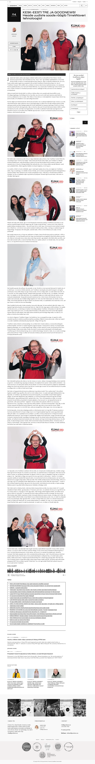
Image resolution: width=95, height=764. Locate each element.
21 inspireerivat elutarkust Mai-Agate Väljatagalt (22, 596)
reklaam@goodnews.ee (72, 733)
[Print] (17, 50)
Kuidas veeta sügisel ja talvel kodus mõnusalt (81, 200)
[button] (8, 5)
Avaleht (37, 739)
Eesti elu (85, 131)
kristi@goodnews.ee (43, 729)
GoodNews (28, 9)
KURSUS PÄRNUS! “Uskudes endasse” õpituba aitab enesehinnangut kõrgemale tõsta (31, 616)
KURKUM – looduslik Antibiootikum (18, 588)
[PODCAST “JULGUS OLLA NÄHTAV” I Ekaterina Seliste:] (66, 707)
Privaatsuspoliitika (65, 730)
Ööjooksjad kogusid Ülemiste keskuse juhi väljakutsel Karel (81, 220)
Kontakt (57, 739)
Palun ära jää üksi (79, 169)
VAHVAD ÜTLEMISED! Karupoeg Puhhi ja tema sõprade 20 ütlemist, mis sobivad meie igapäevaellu (35, 586)
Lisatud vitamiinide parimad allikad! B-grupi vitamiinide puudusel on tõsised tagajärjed (31, 598)
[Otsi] (85, 122)
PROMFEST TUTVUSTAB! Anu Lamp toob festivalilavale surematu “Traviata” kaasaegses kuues (33, 610)
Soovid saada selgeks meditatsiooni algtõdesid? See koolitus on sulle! (27, 624)
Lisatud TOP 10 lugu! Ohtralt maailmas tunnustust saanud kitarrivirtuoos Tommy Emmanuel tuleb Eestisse (36, 594)
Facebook (74, 1)
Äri (84, 151)
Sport (11, 651)
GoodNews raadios (34, 9)
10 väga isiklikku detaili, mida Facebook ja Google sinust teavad (26, 602)
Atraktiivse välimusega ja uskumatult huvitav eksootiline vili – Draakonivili (28, 612)
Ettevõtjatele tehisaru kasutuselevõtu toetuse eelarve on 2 (81, 155)
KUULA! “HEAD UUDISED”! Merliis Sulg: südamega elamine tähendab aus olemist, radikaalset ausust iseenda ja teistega (35, 684)
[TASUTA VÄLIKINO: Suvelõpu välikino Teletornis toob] (14, 707)
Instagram (79, 1)
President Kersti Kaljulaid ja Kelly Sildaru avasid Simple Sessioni (30, 654)
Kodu (24, 9)
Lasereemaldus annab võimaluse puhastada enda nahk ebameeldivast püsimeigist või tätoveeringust (35, 592)
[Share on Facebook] (11, 50)
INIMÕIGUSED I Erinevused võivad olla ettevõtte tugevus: (81, 145)
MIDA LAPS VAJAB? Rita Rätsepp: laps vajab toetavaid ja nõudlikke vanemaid (29, 584)
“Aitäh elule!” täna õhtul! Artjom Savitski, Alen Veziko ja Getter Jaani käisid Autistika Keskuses (33, 590)
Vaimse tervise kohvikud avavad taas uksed (82, 173)
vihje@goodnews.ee (13, 733)
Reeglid (42, 739)
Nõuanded (78, 197)
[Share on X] (13, 50)
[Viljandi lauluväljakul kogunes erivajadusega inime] (79, 707)
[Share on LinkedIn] (15, 50)
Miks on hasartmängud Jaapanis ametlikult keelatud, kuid (81, 209)
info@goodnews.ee (66, 725)
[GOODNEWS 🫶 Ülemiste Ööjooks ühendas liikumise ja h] (53, 707)
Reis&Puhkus (16, 637)
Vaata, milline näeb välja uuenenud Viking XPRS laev (26, 639)
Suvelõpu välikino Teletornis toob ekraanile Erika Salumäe (80, 182)
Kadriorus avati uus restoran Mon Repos (20, 620)
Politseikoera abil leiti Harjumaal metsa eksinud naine (81, 163)
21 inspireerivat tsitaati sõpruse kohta (19, 622)
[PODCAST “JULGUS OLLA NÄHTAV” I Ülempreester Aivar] (27, 707)
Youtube (84, 1)
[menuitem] (20, 5)
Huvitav (11, 637)
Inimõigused (78, 141)
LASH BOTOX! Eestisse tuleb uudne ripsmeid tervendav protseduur (27, 600)
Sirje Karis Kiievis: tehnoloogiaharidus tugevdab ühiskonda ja (81, 135)
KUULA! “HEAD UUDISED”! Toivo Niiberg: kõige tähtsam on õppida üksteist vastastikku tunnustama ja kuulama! (56, 684)
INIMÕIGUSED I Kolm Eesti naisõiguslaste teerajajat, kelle (81, 191)
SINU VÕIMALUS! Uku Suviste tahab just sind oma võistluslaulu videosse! (28, 618)
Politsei (85, 160)
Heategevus (78, 216)
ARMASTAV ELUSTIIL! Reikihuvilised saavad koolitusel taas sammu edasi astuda (29, 608)
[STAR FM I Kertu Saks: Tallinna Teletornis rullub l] (40, 707)
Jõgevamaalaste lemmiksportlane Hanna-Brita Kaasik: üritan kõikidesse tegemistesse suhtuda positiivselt (36, 614)
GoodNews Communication (57, 761)
